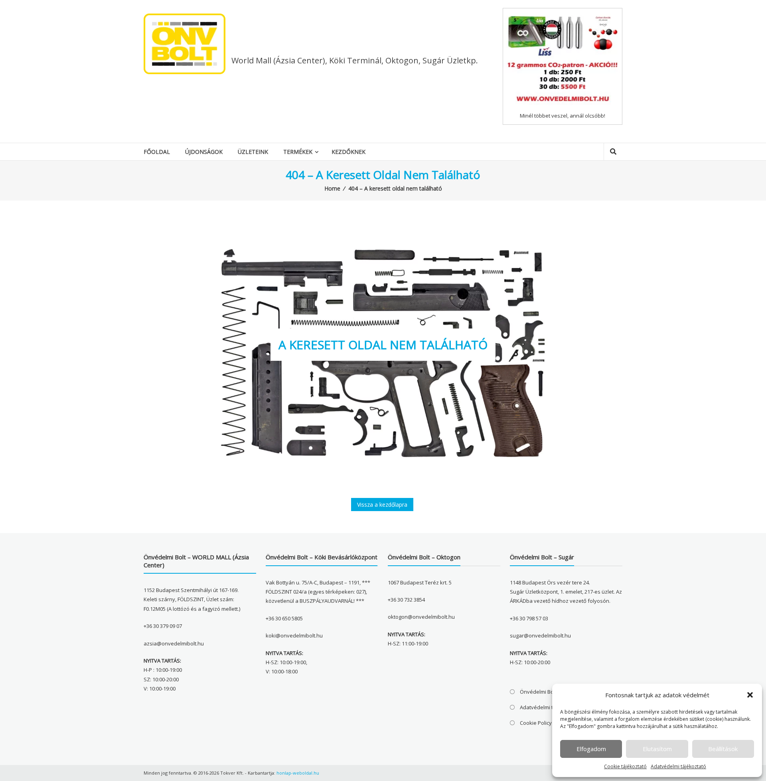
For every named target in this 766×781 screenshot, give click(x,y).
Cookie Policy (536, 722)
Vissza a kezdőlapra (382, 504)
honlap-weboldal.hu (297, 773)
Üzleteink (253, 151)
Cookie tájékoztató (625, 766)
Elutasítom (657, 749)
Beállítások (723, 749)
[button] (750, 695)
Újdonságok (204, 151)
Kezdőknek (348, 151)
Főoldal (157, 151)
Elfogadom (591, 749)
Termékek (297, 151)
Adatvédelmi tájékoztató (678, 766)
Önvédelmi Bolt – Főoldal (549, 691)
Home (332, 188)
